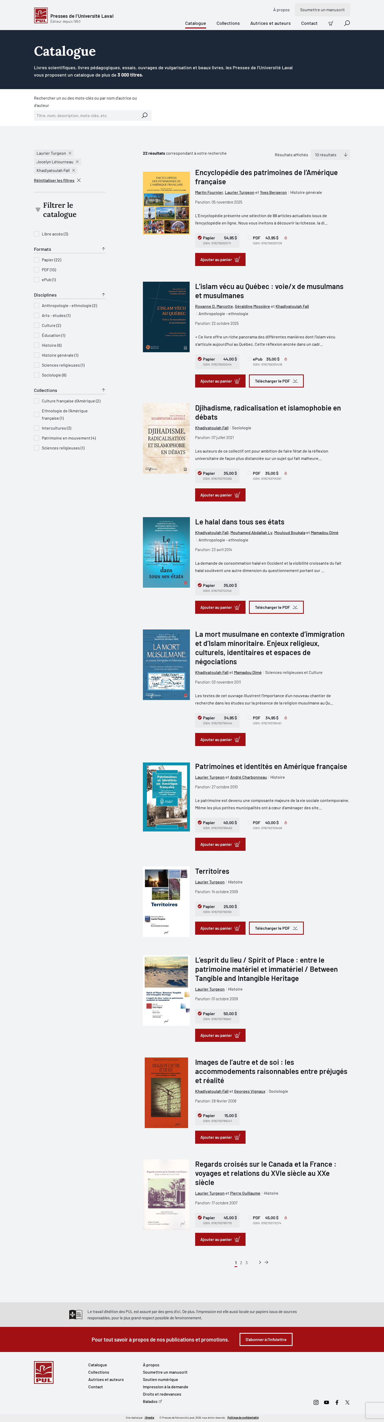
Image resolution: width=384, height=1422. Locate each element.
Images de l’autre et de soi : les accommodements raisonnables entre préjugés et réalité (271, 1071)
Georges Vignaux (249, 1091)
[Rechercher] (145, 115)
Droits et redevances (162, 1393)
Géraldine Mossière (252, 306)
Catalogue (195, 23)
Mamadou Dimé (325, 532)
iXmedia (149, 1417)
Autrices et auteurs (270, 23)
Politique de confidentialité (243, 1417)
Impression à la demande (165, 1386)
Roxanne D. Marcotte (214, 306)
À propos (281, 9)
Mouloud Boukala (289, 532)
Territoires (212, 870)
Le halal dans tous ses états (239, 521)
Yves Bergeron (273, 192)
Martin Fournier (209, 192)
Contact (309, 23)
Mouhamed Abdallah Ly (251, 532)
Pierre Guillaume (245, 1192)
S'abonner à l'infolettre (266, 1339)
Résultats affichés (291, 154)
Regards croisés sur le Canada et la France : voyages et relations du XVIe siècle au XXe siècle (265, 1173)
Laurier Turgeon (51, 153)
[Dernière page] (266, 1262)
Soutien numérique (160, 1379)
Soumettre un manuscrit (322, 9)
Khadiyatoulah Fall (53, 170)
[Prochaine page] (260, 1262)
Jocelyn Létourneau (55, 161)
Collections (228, 23)
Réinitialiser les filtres (54, 180)
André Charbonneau (248, 776)
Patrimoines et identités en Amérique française (271, 766)
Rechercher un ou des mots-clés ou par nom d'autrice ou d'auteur (85, 101)
